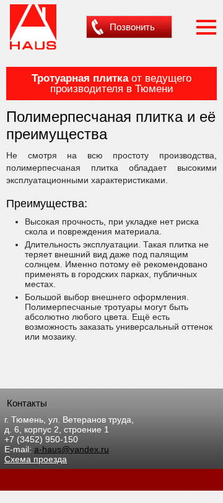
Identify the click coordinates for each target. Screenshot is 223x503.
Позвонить (132, 27)
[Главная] (33, 48)
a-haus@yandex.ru (71, 449)
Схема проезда (35, 459)
